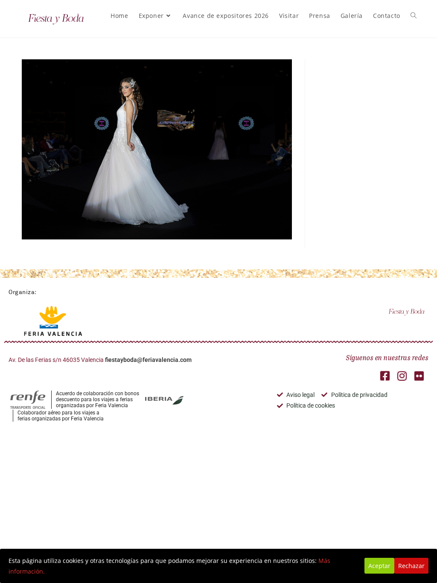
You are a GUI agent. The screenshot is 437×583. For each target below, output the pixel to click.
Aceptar (379, 566)
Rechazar (411, 566)
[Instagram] (401, 375)
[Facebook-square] (384, 375)
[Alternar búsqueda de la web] (413, 16)
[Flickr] (419, 375)
